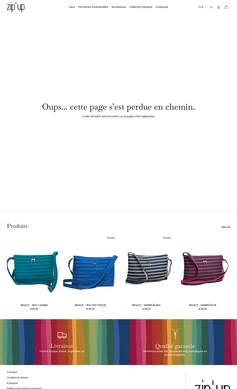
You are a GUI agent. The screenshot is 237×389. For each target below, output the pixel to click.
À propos (12, 383)
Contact (12, 372)
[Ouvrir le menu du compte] (218, 7)
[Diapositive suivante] (112, 268)
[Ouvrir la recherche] (211, 7)
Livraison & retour (17, 377)
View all (225, 227)
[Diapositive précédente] (68, 268)
